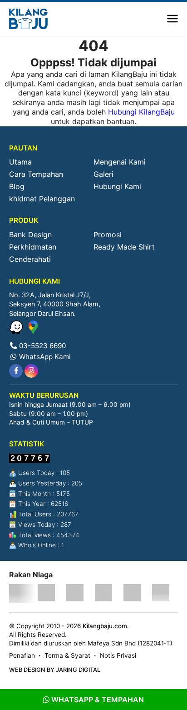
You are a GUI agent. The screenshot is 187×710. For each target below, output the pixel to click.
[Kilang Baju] (28, 19)
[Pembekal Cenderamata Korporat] (160, 594)
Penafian (22, 655)
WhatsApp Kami (44, 356)
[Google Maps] (33, 331)
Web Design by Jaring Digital (54, 669)
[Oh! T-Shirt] (46, 594)
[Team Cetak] (75, 594)
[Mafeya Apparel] (17, 594)
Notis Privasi (118, 655)
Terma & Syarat (67, 655)
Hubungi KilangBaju (141, 111)
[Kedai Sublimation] (132, 594)
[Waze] (17, 331)
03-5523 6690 (41, 345)
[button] (172, 19)
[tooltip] (16, 371)
